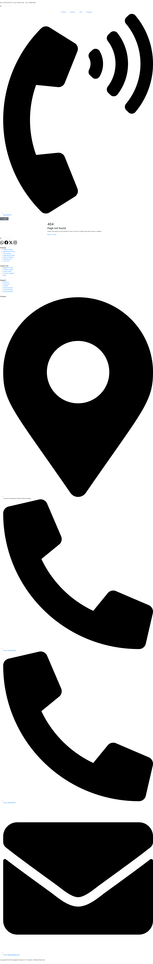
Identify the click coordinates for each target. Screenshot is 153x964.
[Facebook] (6, 243)
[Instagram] (15, 243)
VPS (80, 12)
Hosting (63, 12)
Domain (72, 12)
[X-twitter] (11, 243)
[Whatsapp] (2, 243)
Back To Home (51, 234)
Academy (89, 12)
